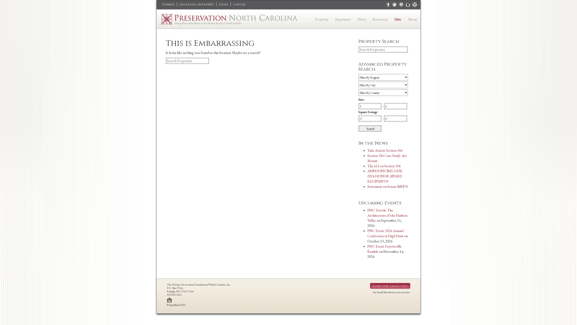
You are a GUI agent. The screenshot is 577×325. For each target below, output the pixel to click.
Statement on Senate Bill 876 (387, 186)
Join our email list (390, 286)
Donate (168, 4)
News (362, 19)
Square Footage (368, 112)
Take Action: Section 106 (385, 150)
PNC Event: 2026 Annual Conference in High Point (385, 233)
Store (223, 4)
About (412, 19)
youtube (414, 4)
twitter (394, 4)
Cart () (239, 4)
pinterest (401, 4)
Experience (343, 19)
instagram (408, 4)
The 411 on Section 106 (384, 166)
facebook (387, 4)
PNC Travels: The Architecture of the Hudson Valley (387, 215)
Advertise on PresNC (196, 4)
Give (397, 19)
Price (361, 100)
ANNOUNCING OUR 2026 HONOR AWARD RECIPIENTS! (384, 176)
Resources (380, 19)
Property (321, 19)
